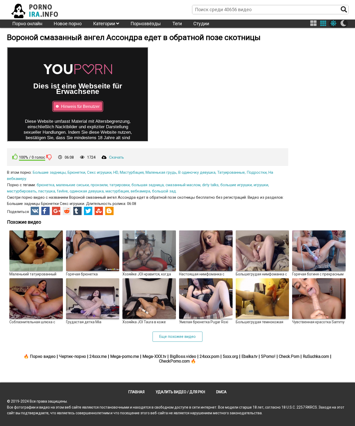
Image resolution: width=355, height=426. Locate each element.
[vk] (35, 211)
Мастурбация (132, 172)
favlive (62, 191)
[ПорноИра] (39, 9)
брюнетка (45, 185)
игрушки (261, 185)
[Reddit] (67, 211)
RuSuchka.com (316, 356)
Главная (136, 392)
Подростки (257, 172)
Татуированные (231, 172)
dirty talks (210, 185)
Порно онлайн (27, 23)
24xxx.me (98, 356)
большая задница (148, 185)
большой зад (164, 191)
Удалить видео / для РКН (180, 392)
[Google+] (56, 211)
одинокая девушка (87, 191)
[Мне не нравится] (49, 157)
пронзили (99, 185)
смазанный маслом (183, 185)
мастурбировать (21, 191)
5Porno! (268, 356)
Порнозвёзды (145, 23)
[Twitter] (88, 211)
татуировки (119, 185)
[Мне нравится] (15, 156)
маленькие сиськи (72, 185)
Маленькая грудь (161, 172)
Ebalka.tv (249, 356)
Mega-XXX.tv (154, 356)
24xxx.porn (209, 356)
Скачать (116, 157)
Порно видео (43, 356)
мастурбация (117, 191)
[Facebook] (45, 211)
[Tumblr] (77, 211)
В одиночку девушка (196, 172)
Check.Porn (289, 356)
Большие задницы (49, 172)
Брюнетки (76, 172)
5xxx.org (230, 356)
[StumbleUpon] (99, 211)
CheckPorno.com (174, 361)
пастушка (46, 191)
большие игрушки (236, 185)
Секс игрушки (99, 172)
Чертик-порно (72, 356)
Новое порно (68, 23)
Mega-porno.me (124, 356)
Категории (104, 23)
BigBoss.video (183, 356)
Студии (201, 23)
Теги (177, 23)
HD (115, 172)
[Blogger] (109, 211)
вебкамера (140, 191)
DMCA (221, 392)
